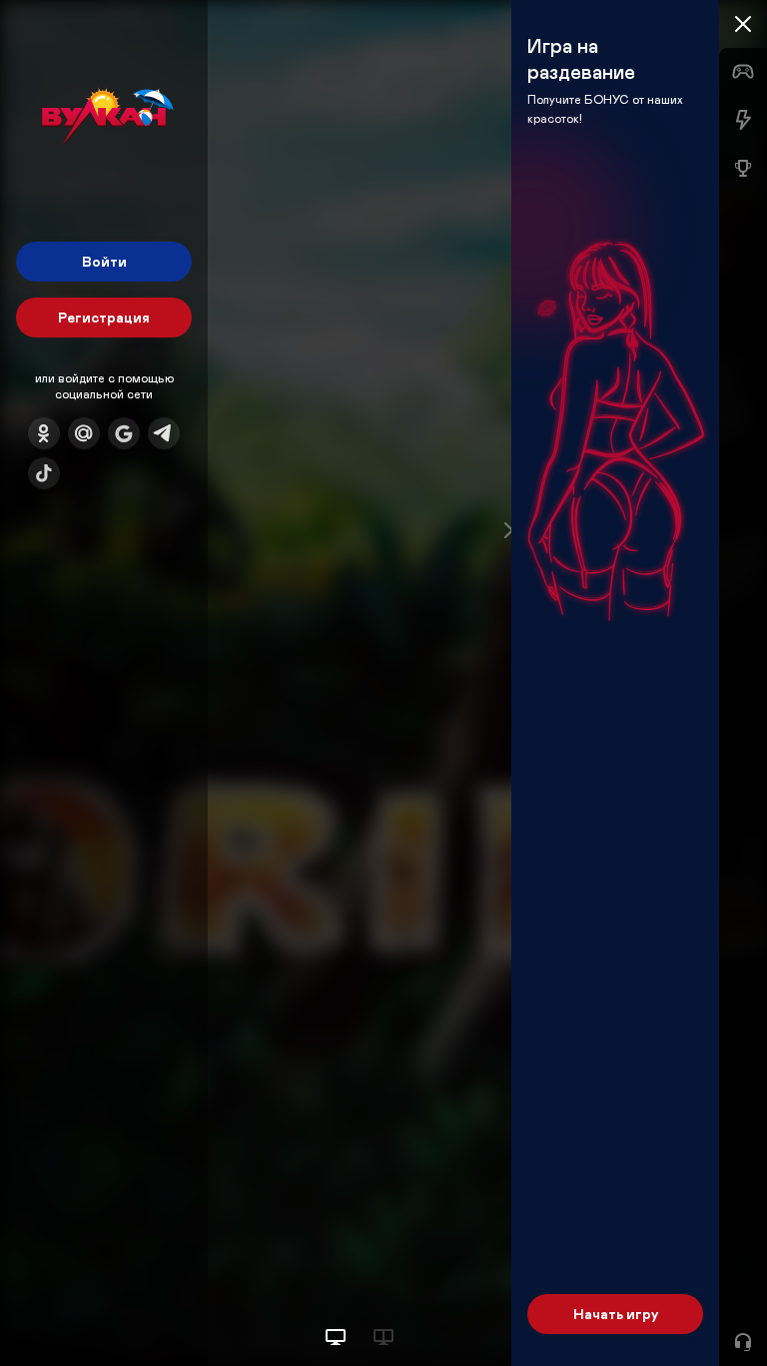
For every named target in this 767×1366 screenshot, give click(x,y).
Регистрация (104, 317)
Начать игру (615, 1313)
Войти (104, 261)
